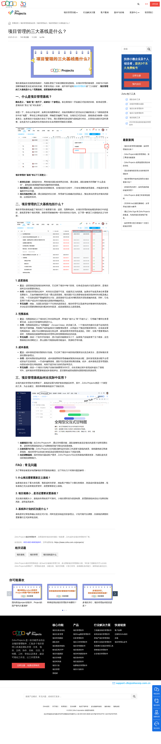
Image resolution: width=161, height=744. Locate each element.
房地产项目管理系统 (102, 638)
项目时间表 (56, 661)
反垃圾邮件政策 (96, 706)
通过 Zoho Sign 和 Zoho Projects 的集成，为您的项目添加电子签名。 (136, 215)
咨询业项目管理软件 (102, 634)
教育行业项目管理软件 (103, 642)
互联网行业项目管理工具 (103, 646)
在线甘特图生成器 (137, 104)
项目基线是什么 (49, 554)
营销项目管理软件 (101, 650)
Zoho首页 (46, 706)
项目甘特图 (56, 658)
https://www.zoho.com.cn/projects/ (69, 542)
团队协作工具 (135, 99)
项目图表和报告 (58, 646)
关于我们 (55, 706)
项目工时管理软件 (80, 642)
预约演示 (136, 84)
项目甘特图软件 (79, 646)
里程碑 (55, 673)
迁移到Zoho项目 (121, 634)
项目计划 (55, 665)
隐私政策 (116, 706)
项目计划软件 (78, 669)
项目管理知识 (42, 23)
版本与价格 (119, 12)
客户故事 (118, 630)
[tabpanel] (27, 595)
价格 (116, 638)
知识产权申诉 (83, 706)
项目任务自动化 (58, 630)
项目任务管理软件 (137, 108)
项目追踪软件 (78, 661)
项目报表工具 (135, 118)
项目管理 (34, 554)
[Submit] (134, 696)
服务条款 (108, 706)
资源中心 (134, 12)
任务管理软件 (78, 638)
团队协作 (55, 642)
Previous (9, 593)
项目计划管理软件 (137, 113)
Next (115, 593)
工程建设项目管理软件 (103, 630)
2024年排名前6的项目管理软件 (140, 123)
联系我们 (149, 12)
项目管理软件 (80, 86)
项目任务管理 (57, 634)
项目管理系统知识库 (28, 23)
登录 (146, 4)
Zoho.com (14, 4)
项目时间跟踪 (57, 638)
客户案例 (105, 12)
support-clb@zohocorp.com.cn (133, 683)
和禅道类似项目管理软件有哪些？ (62, 602)
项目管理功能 (70, 12)
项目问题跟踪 (57, 654)
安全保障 (73, 706)
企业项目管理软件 (101, 654)
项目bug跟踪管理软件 (82, 634)
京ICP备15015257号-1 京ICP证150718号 (104, 714)
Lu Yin (42, 37)
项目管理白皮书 (121, 642)
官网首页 (15, 23)
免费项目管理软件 (80, 665)
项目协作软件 (78, 658)
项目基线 (20, 554)
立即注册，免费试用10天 (28, 665)
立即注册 (155, 4)
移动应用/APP (57, 650)
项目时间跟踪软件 (80, 654)
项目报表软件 (78, 650)
